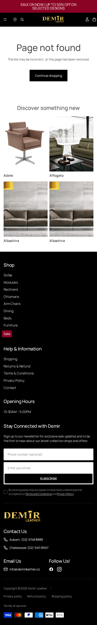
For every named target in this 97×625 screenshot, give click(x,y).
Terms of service (15, 606)
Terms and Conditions (38, 494)
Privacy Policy (14, 380)
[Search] (22, 19)
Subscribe (48, 478)
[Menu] (5, 19)
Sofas (8, 275)
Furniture (11, 325)
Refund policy (36, 596)
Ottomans (11, 296)
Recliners (11, 289)
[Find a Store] (15, 19)
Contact (10, 387)
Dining (9, 311)
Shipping (10, 359)
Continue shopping (48, 75)
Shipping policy (61, 596)
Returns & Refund (17, 366)
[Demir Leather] (22, 517)
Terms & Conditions (19, 373)
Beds (7, 318)
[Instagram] (59, 569)
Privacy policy (13, 596)
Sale (7, 333)
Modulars (11, 282)
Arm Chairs (12, 303)
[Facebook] (51, 569)
